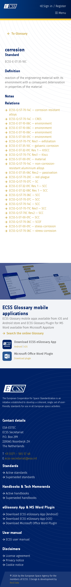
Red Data (14, 582)
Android (18, 346)
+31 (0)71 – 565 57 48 (17, 454)
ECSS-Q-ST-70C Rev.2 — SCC (26, 213)
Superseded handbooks (21, 498)
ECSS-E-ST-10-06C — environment (30, 123)
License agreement (18, 556)
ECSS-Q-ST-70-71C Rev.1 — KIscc (28, 155)
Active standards (16, 473)
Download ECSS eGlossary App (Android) (32, 514)
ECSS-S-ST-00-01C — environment (30, 137)
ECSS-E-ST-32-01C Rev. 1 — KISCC (29, 150)
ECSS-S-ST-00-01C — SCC (24, 217)
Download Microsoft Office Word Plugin (31, 523)
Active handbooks (17, 493)
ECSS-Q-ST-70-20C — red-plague (29, 177)
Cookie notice (14, 565)
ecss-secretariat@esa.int (21, 458)
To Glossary (19, 33)
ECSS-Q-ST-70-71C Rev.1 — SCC (27, 208)
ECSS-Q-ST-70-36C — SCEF (25, 222)
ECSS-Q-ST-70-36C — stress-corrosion (32, 231)
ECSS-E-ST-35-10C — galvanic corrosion (34, 146)
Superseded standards (20, 477)
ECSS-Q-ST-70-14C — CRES (25, 119)
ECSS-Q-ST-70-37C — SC (23, 181)
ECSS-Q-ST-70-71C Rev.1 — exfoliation (32, 141)
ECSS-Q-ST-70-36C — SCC (24, 195)
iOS (26, 346)
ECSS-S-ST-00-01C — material (27, 159)
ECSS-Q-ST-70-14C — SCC (24, 204)
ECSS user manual (18, 539)
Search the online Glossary (25, 333)
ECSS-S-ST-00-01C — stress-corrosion (32, 226)
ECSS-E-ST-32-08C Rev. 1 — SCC (28, 190)
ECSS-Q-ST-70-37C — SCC (24, 199)
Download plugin (22, 358)
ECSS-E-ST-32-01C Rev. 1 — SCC (28, 186)
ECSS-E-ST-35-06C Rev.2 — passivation (33, 172)
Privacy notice (15, 560)
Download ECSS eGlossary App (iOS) (29, 519)
